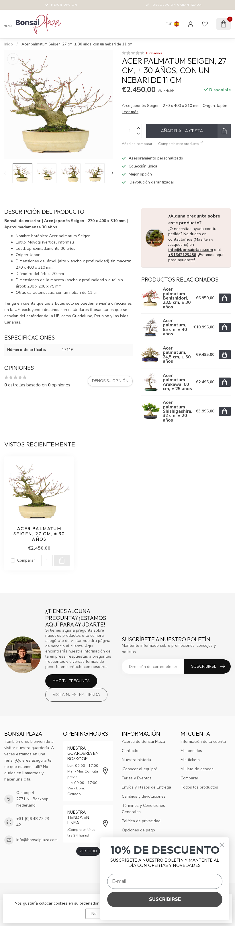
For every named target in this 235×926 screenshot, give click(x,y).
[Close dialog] (222, 845)
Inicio (8, 44)
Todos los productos (199, 787)
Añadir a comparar (137, 143)
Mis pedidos (191, 750)
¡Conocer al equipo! (139, 769)
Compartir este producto (179, 143)
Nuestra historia (136, 760)
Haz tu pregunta (71, 681)
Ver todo (88, 851)
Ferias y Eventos (137, 778)
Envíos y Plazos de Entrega (146, 787)
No (94, 913)
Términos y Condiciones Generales (143, 809)
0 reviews (154, 53)
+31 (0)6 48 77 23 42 (32, 822)
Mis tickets (190, 760)
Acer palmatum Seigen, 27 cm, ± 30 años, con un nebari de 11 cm (76, 44)
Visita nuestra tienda (76, 694)
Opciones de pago (138, 830)
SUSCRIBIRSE (165, 899)
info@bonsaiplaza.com (190, 249)
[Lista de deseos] (205, 24)
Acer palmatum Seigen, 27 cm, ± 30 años (39, 534)
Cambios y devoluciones (144, 796)
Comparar (26, 560)
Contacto (130, 750)
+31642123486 (182, 255)
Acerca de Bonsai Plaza (143, 741)
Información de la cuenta (203, 741)
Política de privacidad (141, 821)
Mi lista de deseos (197, 769)
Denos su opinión (110, 381)
